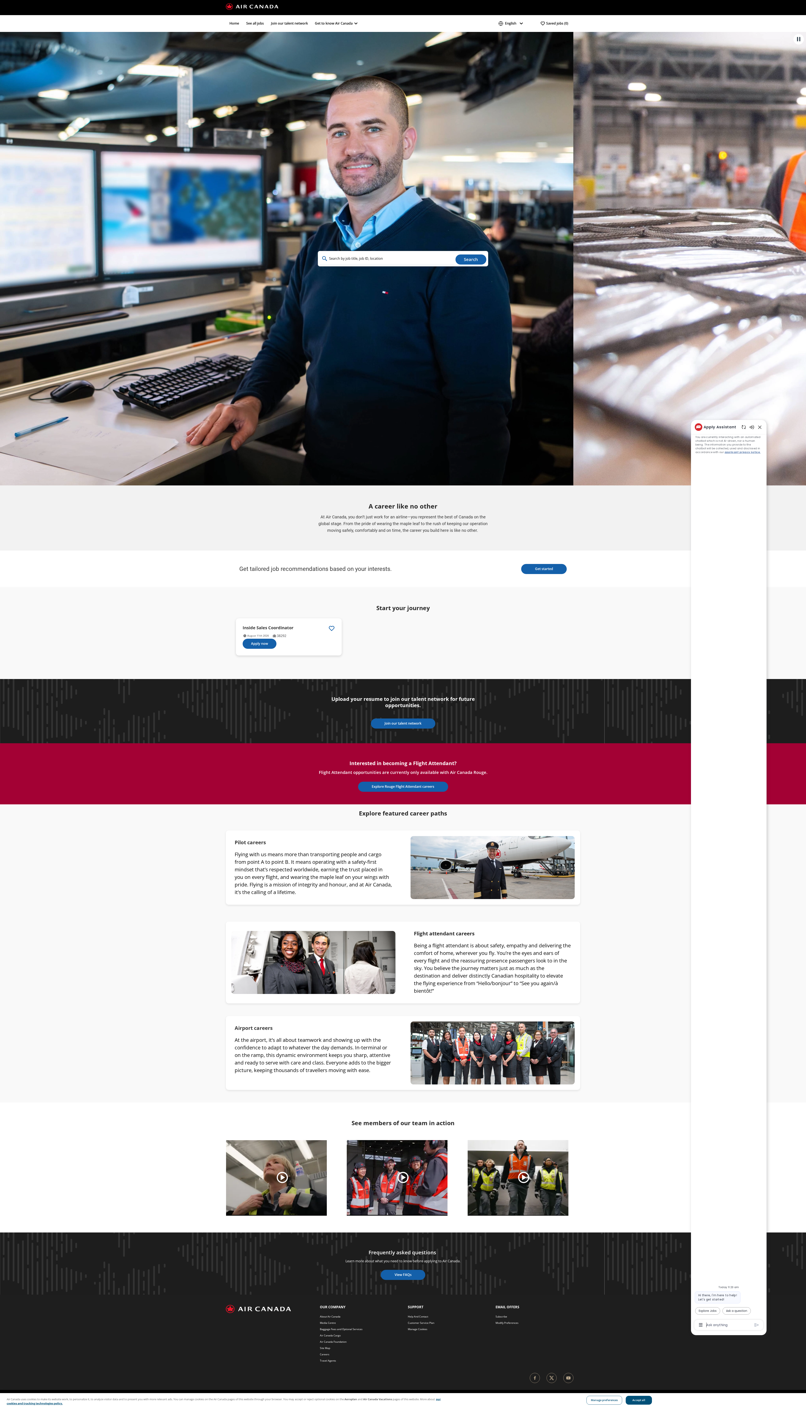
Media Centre (328, 1323)
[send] (756, 1325)
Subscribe (501, 1316)
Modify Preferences (507, 1323)
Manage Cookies (417, 1329)
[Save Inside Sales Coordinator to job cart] (331, 628)
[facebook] (535, 1378)
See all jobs (255, 23)
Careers (324, 1354)
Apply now (259, 643)
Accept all (638, 1400)
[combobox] (387, 259)
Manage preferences (604, 1400)
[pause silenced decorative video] (798, 39)
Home (234, 23)
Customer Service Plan (421, 1323)
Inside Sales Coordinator (268, 627)
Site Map (325, 1348)
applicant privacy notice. (743, 452)
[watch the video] (282, 1178)
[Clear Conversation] (744, 427)
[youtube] (568, 1378)
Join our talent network (289, 23)
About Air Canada (330, 1316)
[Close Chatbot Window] (760, 427)
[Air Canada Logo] (252, 6)
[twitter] (552, 1378)
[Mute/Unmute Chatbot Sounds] (752, 427)
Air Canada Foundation (333, 1342)
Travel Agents (328, 1360)
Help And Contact (418, 1316)
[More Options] (700, 1324)
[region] (403, 1400)
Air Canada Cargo (330, 1335)
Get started (544, 568)
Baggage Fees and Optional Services (341, 1329)
